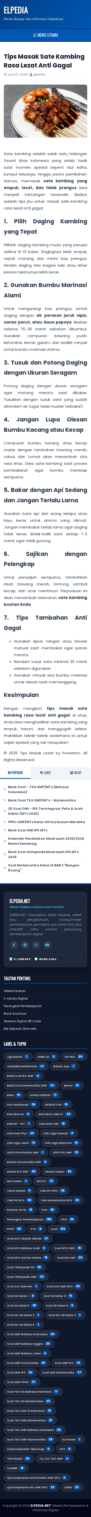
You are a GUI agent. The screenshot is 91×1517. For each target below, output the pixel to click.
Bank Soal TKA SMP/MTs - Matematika (42, 800)
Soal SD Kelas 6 (59, 1305)
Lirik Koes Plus (20, 1133)
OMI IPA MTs (52, 1191)
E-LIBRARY (22, 959)
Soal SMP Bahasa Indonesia (30, 1334)
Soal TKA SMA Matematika (29, 1420)
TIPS (64, 1449)
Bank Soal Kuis (15, 1013)
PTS (36, 1229)
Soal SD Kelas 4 (57, 1296)
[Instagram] (36, 945)
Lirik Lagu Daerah (58, 1133)
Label (47, 772)
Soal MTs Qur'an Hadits (27, 1258)
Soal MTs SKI (69, 1258)
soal (58, 1229)
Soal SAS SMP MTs (63, 1286)
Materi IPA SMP (21, 1172)
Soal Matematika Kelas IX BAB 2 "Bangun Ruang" (43, 868)
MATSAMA (17, 1181)
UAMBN (15, 1468)
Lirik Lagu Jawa (21, 1143)
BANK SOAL (48, 959)
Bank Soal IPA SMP (23, 1076)
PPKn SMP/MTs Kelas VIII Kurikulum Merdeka (46, 822)
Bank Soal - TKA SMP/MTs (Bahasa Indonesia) (38, 789)
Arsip (77, 772)
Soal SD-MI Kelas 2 (23, 1315)
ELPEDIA (16, 10)
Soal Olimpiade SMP (25, 1277)
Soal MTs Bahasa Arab (26, 1248)
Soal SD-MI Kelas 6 (23, 1325)
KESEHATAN (56, 1105)
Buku (13, 1095)
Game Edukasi (43, 1095)
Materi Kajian (58, 1172)
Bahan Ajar (63, 1066)
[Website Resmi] (25, 945)
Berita (71, 1085)
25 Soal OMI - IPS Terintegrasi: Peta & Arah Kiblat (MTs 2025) (45, 811)
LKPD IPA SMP (65, 1152)
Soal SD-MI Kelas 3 (64, 1315)
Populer (17, 772)
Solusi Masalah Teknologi (28, 1449)
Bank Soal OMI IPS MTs (27, 830)
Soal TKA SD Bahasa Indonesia (32, 1392)
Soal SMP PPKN (21, 1382)
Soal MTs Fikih (68, 1248)
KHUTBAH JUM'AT (54, 1114)
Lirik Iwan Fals (52, 1124)
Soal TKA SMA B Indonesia (29, 1411)
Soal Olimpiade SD (24, 1267)
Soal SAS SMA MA (22, 1286)
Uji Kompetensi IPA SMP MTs (30, 1487)
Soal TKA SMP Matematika (29, 1439)
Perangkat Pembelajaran (23, 1006)
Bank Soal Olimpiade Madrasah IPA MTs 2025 (43, 854)
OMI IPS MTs (19, 1200)
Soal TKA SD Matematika (28, 1401)
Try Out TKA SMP (53, 1459)
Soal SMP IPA (67, 1363)
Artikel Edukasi (15, 991)
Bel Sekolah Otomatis (20, 1029)
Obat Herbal (18, 1191)
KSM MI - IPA (18, 1124)
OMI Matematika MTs (60, 1200)
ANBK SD (46, 1057)
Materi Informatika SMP (26, 1162)
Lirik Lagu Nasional (61, 1143)
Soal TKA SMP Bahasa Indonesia (34, 1430)
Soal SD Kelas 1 (20, 1296)
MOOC (45, 1181)
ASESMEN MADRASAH (25, 1066)
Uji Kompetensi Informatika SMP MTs (36, 1478)
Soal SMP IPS (19, 1372)
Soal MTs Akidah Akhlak (27, 1239)
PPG (67, 1219)
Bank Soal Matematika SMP (30, 1085)
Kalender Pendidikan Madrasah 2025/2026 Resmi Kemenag (46, 841)
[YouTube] (47, 945)
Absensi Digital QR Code (22, 1021)
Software (71, 1439)
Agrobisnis (17, 1057)
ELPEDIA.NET (41, 1505)
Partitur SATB (19, 1210)
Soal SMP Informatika (26, 1363)
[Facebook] (14, 945)
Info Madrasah (21, 1105)
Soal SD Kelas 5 (21, 1305)
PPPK (14, 1229)
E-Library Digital (16, 998)
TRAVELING (18, 1459)
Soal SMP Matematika (61, 1372)
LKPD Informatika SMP (25, 1152)
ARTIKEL (73, 1057)
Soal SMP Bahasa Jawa (26, 1353)
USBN (71, 1487)
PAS (48, 1210)
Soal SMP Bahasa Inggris (28, 1344)
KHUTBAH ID (18, 1114)
